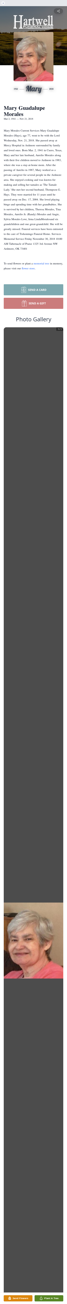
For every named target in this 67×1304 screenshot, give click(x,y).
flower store (28, 268)
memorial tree (41, 263)
